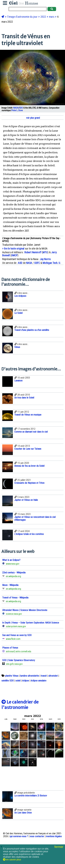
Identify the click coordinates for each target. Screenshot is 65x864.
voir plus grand (33, 117)
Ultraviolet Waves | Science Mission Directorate (24, 610)
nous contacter (37, 836)
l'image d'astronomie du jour (22, 16)
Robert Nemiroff (32, 252)
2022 (44, 16)
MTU (45, 252)
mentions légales (54, 836)
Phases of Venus (10, 647)
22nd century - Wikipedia (14, 572)
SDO (21, 108)
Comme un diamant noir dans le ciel (31, 431)
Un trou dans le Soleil (24, 397)
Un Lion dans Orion (23, 812)
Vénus (17, 347)
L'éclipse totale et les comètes (29, 534)
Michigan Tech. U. (52, 262)
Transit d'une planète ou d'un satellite (31, 330)
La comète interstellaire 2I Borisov (30, 795)
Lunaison (18, 380)
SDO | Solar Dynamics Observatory (18, 660)
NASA (15, 108)
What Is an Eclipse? (11, 560)
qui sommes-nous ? (19, 836)
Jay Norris (45, 259)
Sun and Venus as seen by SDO (17, 635)
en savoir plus (13, 859)
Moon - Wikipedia (10, 585)
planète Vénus (11, 675)
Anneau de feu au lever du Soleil (29, 465)
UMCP (14, 255)
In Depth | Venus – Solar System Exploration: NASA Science (30, 622)
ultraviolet (53, 675)
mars (52, 16)
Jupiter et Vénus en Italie (26, 499)
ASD (20, 262)
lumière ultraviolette (29, 675)
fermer (59, 846)
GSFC (37, 262)
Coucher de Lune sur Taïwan (27, 448)
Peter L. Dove (17, 110)
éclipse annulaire (38, 680)
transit (44, 675)
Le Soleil (18, 312)
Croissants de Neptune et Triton (29, 482)
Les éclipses (20, 295)
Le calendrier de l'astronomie (20, 704)
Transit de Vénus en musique (27, 414)
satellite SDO (8, 680)
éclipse (25, 680)
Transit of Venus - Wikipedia (15, 597)
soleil (18, 680)
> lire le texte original (13, 248)
